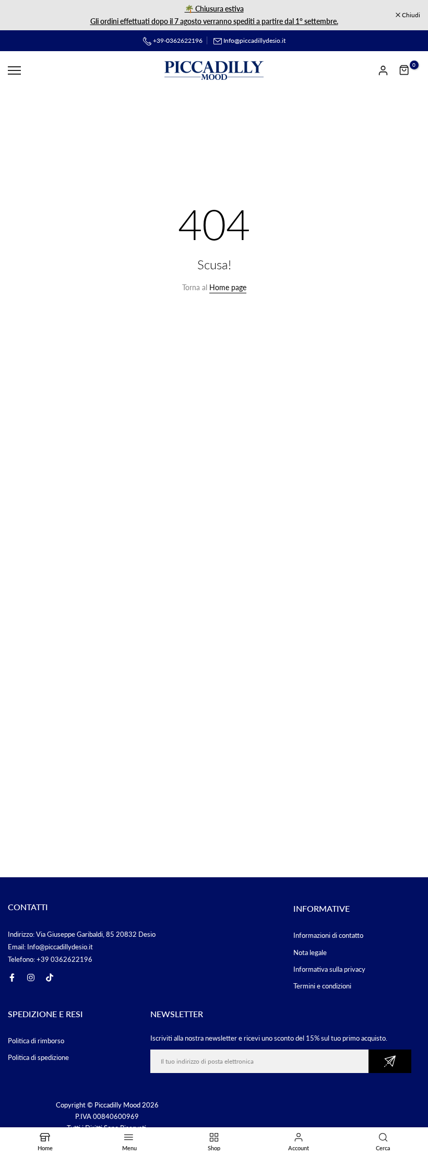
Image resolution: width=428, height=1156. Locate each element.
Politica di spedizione (38, 1057)
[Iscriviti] (389, 1061)
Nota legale (310, 952)
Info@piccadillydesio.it (254, 40)
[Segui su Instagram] (31, 977)
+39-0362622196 (177, 40)
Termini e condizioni (322, 986)
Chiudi (22, 15)
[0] (404, 70)
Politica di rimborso (36, 1040)
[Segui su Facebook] (12, 977)
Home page (227, 287)
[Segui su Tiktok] (49, 977)
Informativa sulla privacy (329, 969)
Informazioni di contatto (328, 935)
